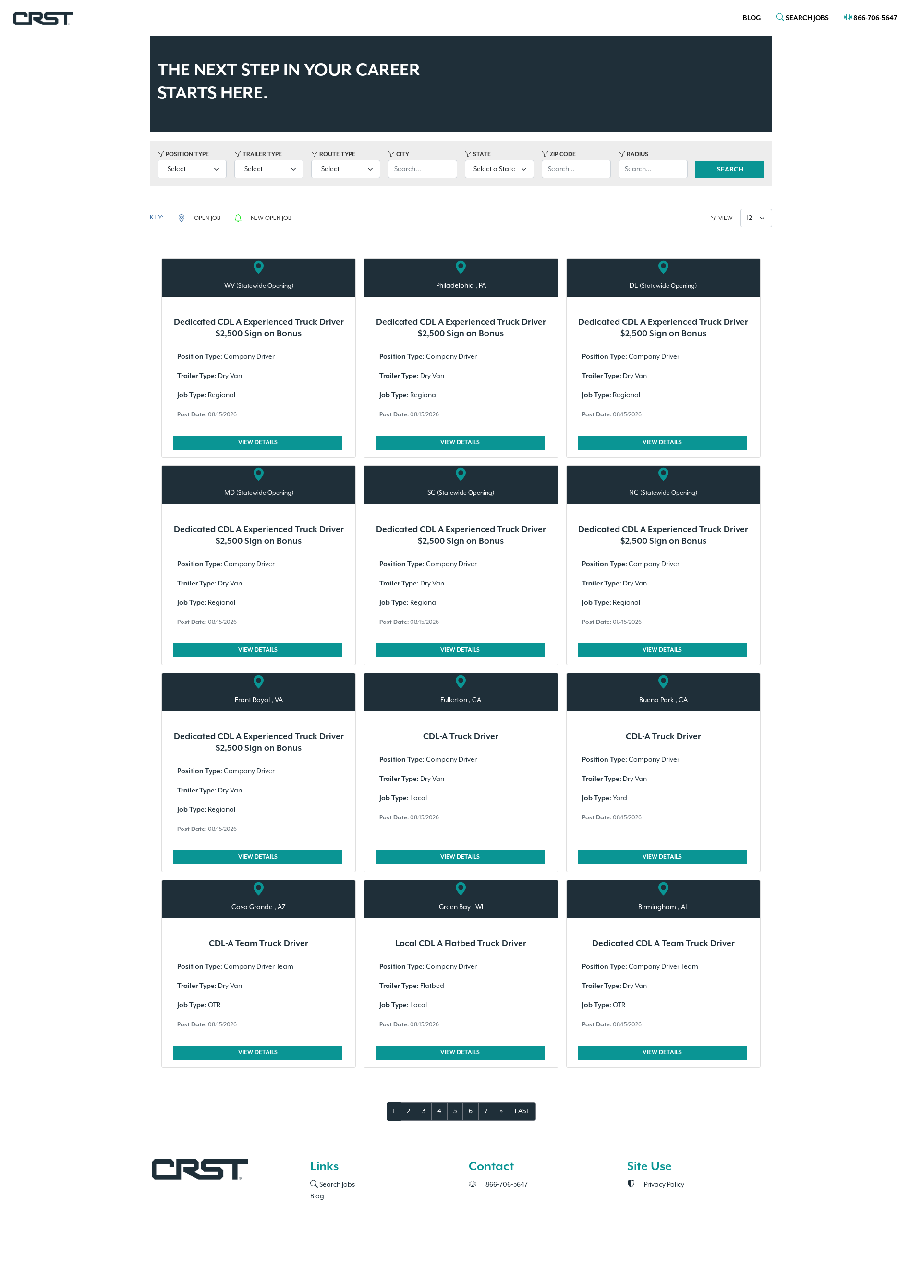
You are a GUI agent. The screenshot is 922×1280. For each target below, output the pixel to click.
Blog (752, 18)
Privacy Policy (663, 1185)
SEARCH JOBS (806, 18)
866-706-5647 (874, 18)
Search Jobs (336, 1185)
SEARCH (730, 169)
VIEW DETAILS (258, 442)
